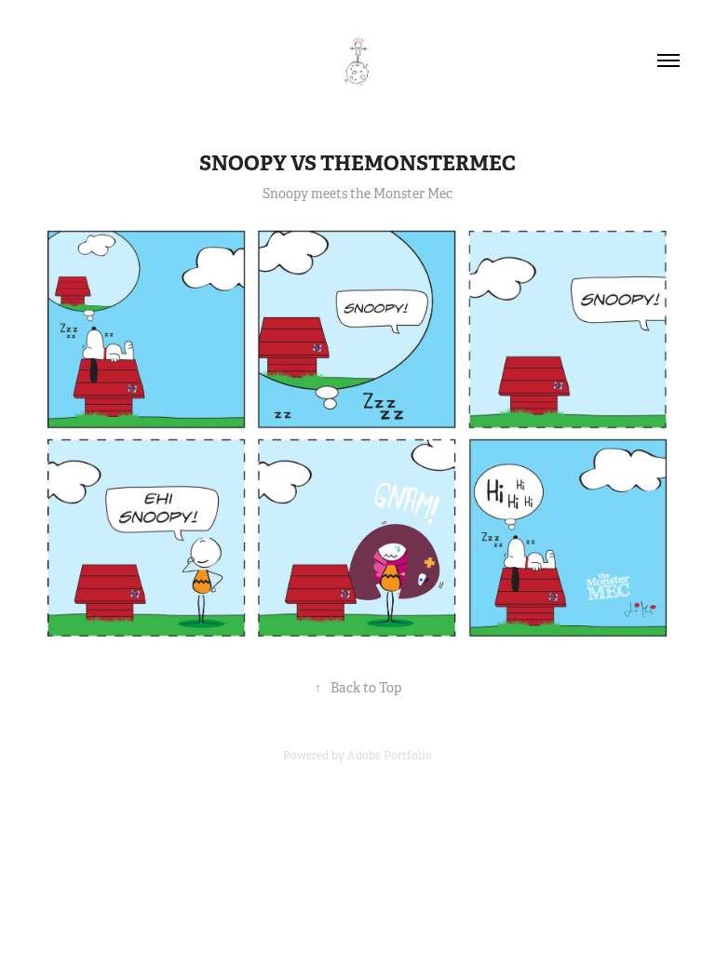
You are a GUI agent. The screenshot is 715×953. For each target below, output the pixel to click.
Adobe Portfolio (389, 755)
